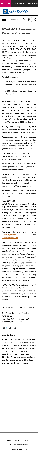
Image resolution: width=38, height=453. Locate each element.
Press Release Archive (22, 440)
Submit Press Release (19, 445)
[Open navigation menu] (4, 19)
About (9, 440)
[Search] (23, 19)
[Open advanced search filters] (29, 19)
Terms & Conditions (19, 449)
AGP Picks (5, 3)
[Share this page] (34, 19)
